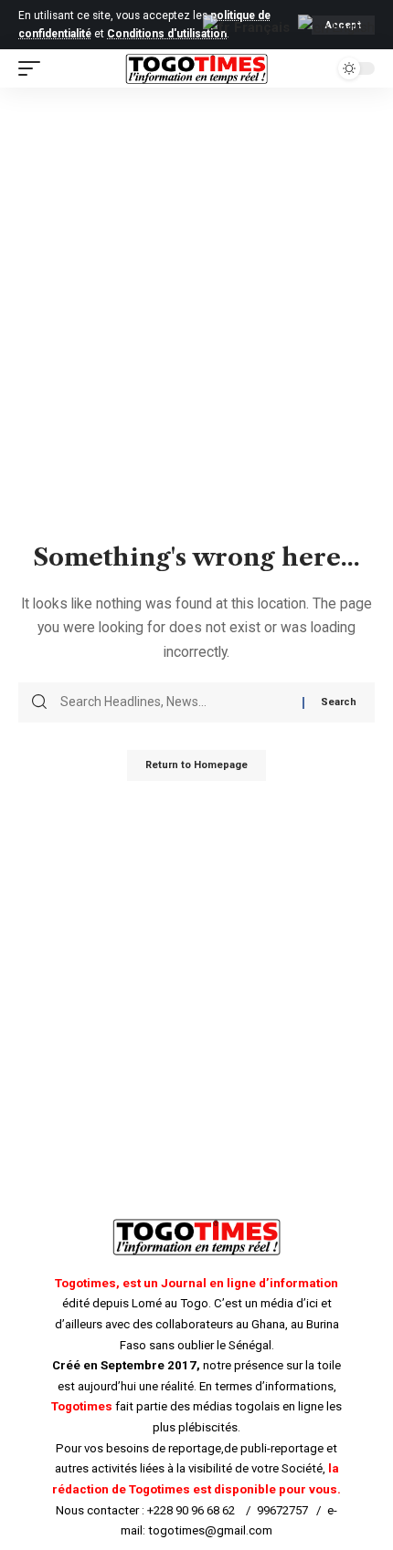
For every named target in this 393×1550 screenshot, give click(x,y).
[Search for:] (175, 702)
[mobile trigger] (33, 68)
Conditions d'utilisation (167, 33)
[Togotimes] (196, 69)
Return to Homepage (196, 765)
